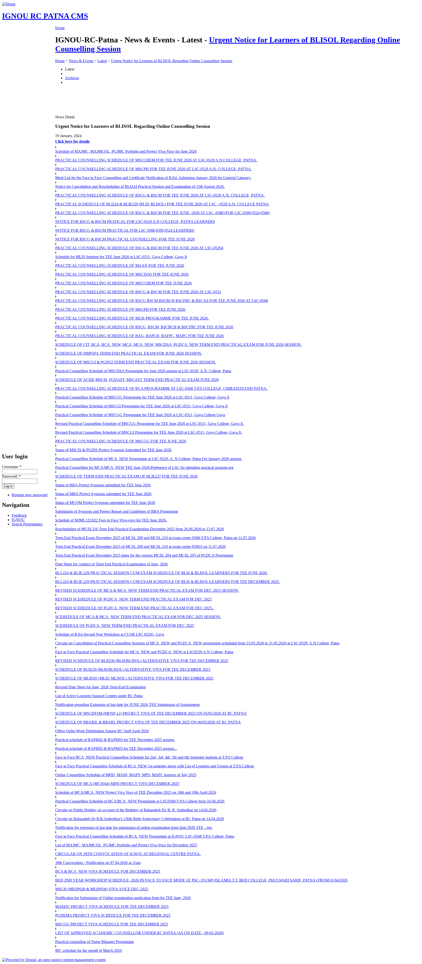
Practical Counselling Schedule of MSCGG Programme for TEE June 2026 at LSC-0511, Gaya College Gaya (140, 415)
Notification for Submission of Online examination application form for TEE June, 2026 (123, 898)
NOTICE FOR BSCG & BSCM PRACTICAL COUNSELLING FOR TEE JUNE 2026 (125, 239)
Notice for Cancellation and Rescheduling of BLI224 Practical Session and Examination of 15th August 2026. (140, 186)
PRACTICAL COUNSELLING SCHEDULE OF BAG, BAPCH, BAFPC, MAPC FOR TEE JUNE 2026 (139, 336)
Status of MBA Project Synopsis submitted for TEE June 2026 (103, 494)
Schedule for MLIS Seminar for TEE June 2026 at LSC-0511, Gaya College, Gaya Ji (121, 257)
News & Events (81, 61)
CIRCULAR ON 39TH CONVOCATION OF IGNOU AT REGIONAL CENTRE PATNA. (128, 854)
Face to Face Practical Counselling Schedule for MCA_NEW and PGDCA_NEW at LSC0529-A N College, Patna (144, 652)
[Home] (8, 4)
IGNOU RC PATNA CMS (45, 15)
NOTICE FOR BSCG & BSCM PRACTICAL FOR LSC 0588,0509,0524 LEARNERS (124, 230)
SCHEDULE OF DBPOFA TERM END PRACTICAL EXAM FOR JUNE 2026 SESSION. (128, 353)
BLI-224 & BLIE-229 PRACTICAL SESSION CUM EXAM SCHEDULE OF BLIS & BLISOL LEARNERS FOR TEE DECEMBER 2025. (167, 582)
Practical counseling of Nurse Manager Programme (94, 942)
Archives (72, 78)
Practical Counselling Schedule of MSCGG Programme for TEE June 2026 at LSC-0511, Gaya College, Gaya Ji (142, 397)
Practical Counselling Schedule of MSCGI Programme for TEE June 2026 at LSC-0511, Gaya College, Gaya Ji (141, 406)
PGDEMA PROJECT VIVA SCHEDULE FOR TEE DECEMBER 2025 (112, 915)
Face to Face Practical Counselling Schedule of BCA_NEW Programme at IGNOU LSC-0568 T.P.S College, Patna (144, 836)
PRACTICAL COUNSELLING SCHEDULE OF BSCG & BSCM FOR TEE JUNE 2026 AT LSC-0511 (138, 292)
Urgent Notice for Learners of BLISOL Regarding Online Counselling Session (171, 61)
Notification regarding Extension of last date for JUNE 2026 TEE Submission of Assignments (127, 705)
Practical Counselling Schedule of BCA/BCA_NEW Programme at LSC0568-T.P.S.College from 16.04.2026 (139, 801)
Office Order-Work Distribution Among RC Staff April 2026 (102, 731)
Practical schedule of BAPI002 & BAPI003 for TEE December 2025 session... (116, 748)
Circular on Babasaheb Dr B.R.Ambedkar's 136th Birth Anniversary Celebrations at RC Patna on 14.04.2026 (139, 819)
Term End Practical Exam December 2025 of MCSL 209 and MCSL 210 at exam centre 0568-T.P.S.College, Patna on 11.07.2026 (155, 538)
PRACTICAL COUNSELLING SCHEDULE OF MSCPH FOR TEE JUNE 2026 (120, 309)
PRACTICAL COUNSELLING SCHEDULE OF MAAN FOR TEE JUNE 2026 (119, 265)
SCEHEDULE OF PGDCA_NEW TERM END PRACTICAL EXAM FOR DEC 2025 (124, 625)
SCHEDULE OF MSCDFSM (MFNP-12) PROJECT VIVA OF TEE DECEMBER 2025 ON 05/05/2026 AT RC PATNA (151, 713)
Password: (11, 476)
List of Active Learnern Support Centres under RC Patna (99, 696)
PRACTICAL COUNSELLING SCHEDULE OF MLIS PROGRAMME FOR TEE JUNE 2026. (132, 318)
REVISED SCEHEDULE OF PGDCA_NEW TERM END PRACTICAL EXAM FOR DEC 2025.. (134, 608)
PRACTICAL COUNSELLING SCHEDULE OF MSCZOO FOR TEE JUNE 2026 (122, 274)
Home (60, 28)
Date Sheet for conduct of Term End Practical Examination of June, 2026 (111, 564)
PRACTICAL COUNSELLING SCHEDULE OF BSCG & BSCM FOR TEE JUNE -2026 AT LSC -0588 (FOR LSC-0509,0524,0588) (162, 213)
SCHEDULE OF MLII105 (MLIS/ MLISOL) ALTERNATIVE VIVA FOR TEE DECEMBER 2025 (134, 678)
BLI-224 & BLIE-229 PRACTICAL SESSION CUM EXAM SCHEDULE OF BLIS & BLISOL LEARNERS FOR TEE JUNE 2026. (161, 573)
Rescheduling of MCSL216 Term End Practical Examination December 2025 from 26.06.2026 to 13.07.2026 (139, 529)
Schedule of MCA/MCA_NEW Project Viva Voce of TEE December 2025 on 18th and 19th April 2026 (135, 792)
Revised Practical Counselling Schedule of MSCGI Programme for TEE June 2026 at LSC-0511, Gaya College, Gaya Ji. (148, 432)
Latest (102, 61)
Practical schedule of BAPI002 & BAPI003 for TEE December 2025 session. (115, 740)
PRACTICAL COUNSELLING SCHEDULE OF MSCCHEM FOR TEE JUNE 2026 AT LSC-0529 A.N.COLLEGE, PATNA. (156, 160)
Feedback (19, 515)
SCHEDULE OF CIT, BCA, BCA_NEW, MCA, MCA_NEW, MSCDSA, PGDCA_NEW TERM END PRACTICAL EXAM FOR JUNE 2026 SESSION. (178, 344)
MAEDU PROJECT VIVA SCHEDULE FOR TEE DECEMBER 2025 (112, 906)
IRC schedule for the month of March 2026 (88, 950)
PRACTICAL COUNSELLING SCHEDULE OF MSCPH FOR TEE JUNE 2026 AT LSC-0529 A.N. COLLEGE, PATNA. (153, 169)
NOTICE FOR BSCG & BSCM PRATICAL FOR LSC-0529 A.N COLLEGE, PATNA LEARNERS (135, 222)
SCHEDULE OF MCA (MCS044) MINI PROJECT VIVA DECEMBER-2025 (117, 784)
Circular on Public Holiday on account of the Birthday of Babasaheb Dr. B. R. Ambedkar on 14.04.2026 (135, 810)
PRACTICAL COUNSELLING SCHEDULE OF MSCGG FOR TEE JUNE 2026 (120, 441)
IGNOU (18, 520)
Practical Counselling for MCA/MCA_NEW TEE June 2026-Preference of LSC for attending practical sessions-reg (144, 467)
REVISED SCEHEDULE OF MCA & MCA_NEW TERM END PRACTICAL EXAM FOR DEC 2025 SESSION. (147, 590)
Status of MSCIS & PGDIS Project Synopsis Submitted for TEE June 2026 (113, 450)
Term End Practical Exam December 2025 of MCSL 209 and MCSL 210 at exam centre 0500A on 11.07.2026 (140, 546)
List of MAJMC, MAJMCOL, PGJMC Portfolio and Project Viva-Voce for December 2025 (126, 845)
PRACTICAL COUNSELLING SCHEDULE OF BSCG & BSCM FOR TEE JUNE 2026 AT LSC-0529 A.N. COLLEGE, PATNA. (160, 195)
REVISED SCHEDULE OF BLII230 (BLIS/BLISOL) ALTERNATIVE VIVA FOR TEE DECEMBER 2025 (141, 661)
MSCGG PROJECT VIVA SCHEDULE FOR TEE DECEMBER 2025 (111, 924)
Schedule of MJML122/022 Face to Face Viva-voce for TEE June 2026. (111, 520)
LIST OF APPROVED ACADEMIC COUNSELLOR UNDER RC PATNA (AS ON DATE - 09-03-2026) (139, 933)
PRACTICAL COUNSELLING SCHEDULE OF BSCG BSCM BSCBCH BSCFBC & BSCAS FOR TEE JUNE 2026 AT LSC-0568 (161, 301)
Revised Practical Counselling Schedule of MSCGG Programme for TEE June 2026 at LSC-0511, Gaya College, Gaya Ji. (149, 424)
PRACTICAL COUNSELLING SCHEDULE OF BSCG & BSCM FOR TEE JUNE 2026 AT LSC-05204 (139, 248)
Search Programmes (27, 524)
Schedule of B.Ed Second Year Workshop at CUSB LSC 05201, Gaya (109, 634)
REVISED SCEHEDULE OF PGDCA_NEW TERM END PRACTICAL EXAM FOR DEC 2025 (133, 599)
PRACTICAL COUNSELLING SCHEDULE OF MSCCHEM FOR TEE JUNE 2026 (123, 283)
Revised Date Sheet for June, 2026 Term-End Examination (100, 687)
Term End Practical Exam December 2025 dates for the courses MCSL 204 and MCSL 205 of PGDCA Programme (144, 555)
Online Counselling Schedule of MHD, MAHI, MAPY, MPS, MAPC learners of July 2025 (125, 775)
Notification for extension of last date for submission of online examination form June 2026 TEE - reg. (133, 827)
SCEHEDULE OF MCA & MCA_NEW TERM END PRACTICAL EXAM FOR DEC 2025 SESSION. (138, 617)
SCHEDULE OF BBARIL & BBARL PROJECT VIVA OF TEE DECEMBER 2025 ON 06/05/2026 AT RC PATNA (148, 722)
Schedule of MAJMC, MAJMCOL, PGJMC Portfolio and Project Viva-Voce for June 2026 (126, 151)
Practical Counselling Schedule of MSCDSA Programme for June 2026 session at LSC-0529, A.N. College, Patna (143, 371)
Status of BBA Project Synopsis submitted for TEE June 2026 (103, 485)
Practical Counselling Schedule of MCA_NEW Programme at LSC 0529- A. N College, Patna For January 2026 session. (148, 459)
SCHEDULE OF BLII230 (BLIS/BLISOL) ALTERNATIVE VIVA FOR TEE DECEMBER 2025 (132, 669)
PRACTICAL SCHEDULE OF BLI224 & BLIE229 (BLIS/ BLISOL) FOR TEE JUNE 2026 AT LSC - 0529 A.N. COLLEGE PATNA (162, 204)
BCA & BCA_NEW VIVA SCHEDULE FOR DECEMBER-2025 (107, 871)
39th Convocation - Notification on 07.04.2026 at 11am (98, 863)
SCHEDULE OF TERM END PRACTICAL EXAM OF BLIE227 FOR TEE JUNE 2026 (126, 476)
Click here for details (72, 141)
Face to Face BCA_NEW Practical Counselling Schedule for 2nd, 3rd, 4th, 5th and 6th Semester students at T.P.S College (149, 757)
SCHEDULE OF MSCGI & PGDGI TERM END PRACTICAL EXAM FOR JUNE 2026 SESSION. (135, 362)
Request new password (29, 495)
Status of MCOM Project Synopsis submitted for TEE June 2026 (105, 503)
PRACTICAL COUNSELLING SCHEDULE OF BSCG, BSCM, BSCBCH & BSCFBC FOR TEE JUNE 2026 (144, 327)
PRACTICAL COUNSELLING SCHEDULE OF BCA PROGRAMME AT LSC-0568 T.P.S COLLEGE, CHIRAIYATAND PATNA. (161, 388)
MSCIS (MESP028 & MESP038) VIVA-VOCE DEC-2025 (101, 889)
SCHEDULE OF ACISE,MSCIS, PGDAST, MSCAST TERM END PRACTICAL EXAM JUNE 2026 (137, 380)
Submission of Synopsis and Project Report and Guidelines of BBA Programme (116, 511)
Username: (11, 467)
